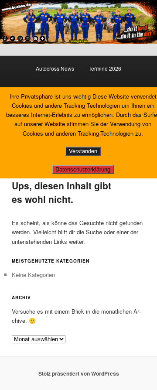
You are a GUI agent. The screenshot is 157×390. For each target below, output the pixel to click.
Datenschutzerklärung (82, 169)
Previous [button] (10, 19)
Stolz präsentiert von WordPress (78, 373)
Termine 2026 (105, 68)
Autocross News (55, 68)
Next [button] (146, 19)
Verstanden (83, 151)
